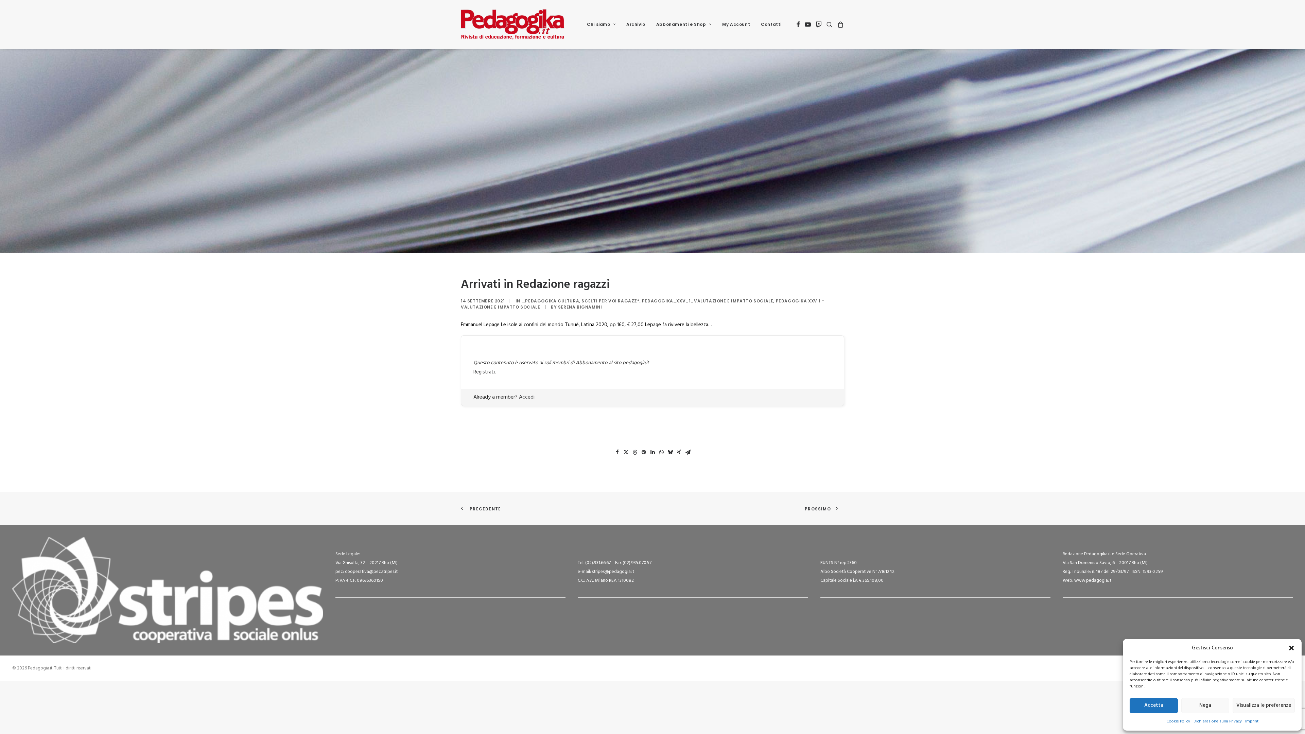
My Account (736, 24)
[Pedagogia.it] (512, 24)
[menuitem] (601, 24)
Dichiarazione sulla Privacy (1218, 721)
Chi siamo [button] (598, 24)
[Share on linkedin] (652, 452)
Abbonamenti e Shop (681, 24)
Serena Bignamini (580, 307)
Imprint (1251, 721)
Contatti (771, 24)
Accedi (527, 397)
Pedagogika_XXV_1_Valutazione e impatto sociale (707, 301)
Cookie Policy (1178, 721)
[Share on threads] (635, 452)
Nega (1205, 705)
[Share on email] (688, 452)
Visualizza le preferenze (1263, 705)
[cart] (839, 24)
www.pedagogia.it (1092, 580)
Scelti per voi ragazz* (610, 301)
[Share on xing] (679, 452)
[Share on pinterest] (644, 452)
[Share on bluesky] (670, 452)
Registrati (484, 372)
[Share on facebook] (617, 452)
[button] (1291, 648)
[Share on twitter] (626, 452)
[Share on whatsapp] (661, 452)
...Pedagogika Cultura (550, 301)
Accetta (1153, 705)
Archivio (635, 24)
